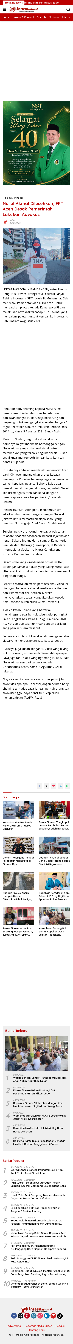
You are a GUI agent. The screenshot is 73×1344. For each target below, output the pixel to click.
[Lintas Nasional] (23, 9)
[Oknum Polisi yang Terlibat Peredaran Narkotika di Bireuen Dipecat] (18, 845)
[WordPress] (33, 1316)
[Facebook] (14, 1316)
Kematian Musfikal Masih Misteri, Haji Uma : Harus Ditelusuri (17, 825)
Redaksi (60, 1326)
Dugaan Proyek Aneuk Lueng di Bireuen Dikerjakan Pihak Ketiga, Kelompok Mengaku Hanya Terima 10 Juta (17, 896)
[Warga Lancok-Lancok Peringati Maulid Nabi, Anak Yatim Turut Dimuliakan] (36, 1053)
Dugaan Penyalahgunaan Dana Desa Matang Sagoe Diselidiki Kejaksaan (54, 861)
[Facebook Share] (39, 786)
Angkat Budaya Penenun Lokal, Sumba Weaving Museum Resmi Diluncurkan (39, 1285)
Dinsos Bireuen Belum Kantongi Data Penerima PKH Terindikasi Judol (35, 1092)
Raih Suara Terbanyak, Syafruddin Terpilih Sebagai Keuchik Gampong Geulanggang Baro (38, 1184)
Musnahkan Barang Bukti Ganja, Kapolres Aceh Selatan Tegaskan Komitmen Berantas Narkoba (53, 932)
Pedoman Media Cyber (38, 1326)
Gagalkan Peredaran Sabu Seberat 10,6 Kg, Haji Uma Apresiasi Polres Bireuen (54, 896)
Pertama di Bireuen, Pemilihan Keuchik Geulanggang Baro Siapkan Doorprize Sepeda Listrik (38, 1247)
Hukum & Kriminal (13, 197)
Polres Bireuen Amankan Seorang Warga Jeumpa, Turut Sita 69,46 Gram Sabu (18, 932)
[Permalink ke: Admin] (5, 221)
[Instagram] (40, 1316)
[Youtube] (53, 1316)
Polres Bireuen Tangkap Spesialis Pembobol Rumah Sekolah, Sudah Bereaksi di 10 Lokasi (54, 825)
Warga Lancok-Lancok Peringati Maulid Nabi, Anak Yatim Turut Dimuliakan (39, 1079)
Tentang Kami (37, 1330)
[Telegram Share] (60, 786)
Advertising (14, 1326)
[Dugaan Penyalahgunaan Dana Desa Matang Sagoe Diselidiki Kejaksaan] (54, 845)
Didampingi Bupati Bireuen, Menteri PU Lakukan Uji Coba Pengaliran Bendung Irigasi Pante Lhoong (40, 1272)
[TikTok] (60, 1316)
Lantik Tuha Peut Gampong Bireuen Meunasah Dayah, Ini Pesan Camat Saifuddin (38, 1197)
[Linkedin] (47, 1316)
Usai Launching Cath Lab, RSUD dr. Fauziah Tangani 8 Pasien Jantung (35, 1209)
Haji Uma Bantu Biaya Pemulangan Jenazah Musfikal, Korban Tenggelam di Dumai (39, 1142)
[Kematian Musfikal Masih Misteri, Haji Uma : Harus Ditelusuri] (18, 810)
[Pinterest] (27, 1316)
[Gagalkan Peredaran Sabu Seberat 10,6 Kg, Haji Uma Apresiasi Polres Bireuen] (54, 881)
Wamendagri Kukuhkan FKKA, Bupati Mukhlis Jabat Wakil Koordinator (39, 1117)
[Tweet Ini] (46, 786)
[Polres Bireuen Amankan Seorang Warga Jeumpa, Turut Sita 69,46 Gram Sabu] (18, 916)
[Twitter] (20, 1316)
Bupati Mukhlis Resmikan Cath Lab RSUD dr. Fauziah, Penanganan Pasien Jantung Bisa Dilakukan (36, 1222)
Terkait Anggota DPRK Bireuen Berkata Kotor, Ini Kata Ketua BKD (39, 1260)
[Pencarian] (68, 9)
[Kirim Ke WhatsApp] (67, 786)
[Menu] (5, 9)
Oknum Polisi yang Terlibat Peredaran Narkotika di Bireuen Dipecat (18, 861)
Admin (13, 220)
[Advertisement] (36, 57)
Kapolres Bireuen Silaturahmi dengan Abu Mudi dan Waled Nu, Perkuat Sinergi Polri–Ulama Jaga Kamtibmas (38, 1105)
